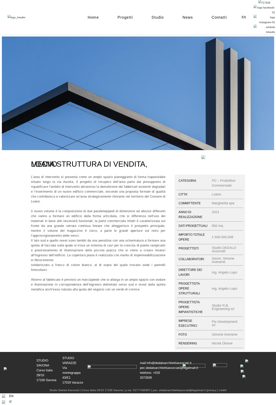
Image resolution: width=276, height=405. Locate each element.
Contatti (219, 17)
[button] (5, 94)
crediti (222, 390)
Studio (158, 17)
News (187, 17)
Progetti (125, 17)
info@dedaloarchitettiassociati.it (169, 363)
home (93, 17)
